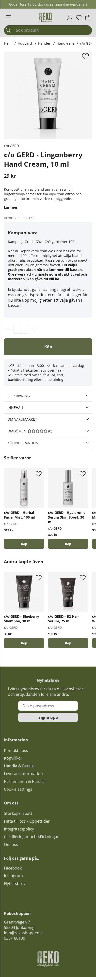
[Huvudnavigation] (8, 17)
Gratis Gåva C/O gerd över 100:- (51, 241)
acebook (14, 868)
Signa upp (48, 717)
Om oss (11, 844)
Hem (8, 43)
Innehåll (15, 407)
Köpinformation (22, 443)
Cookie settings (18, 789)
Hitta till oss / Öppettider (27, 821)
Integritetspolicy (19, 829)
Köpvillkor (13, 758)
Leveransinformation (23, 773)
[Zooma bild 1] (48, 95)
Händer (44, 43)
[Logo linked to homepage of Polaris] (45, 17)
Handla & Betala (19, 766)
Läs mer (10, 207)
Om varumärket (22, 419)
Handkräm (65, 43)
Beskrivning (18, 395)
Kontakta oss (16, 750)
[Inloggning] (69, 17)
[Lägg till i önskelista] (86, 56)
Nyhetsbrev (14, 883)
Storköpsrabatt (18, 813)
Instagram (13, 875)
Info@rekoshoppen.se (24, 933)
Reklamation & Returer (25, 781)
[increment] (34, 329)
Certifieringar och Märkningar (31, 836)
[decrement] (7, 329)
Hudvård (25, 43)
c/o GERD (11, 145)
